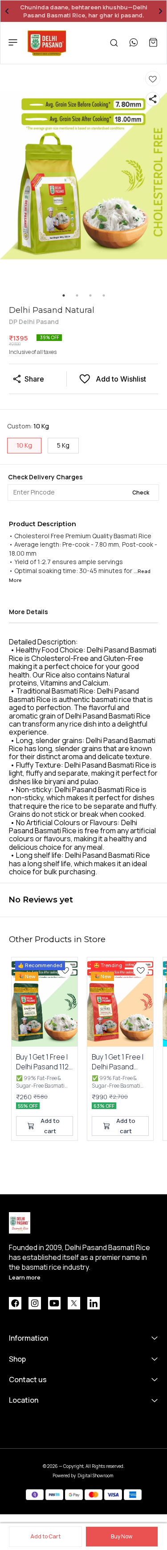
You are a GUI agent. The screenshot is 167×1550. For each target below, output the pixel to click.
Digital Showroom (95, 1475)
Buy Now (121, 1536)
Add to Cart (45, 1536)
